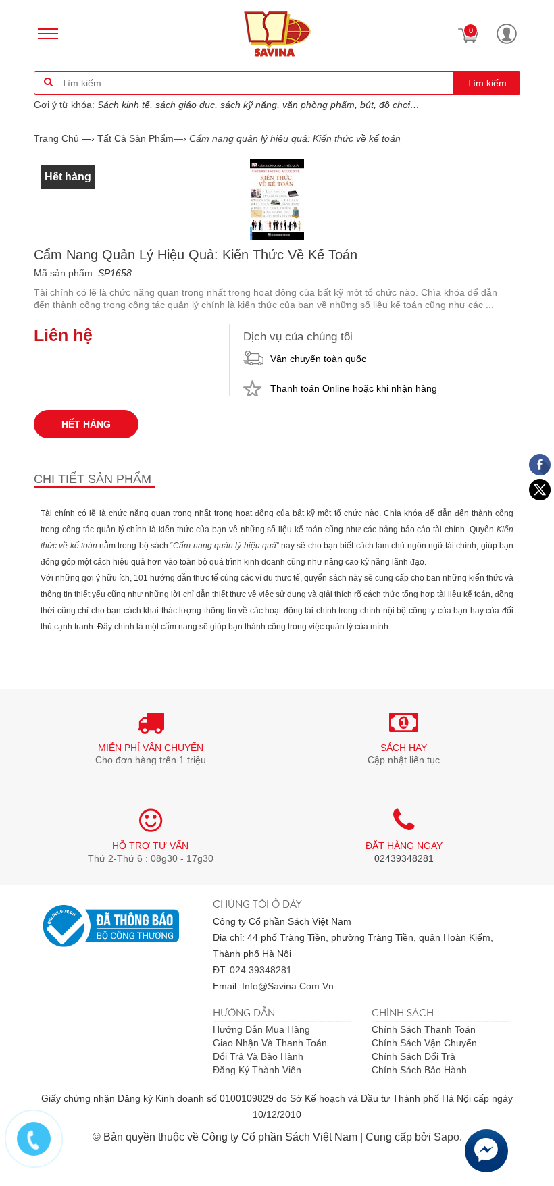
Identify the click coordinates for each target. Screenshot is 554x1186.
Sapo (446, 1137)
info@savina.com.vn (288, 986)
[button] (506, 33)
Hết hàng (86, 424)
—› (141, 138)
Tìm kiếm (487, 83)
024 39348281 (261, 969)
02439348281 (404, 858)
